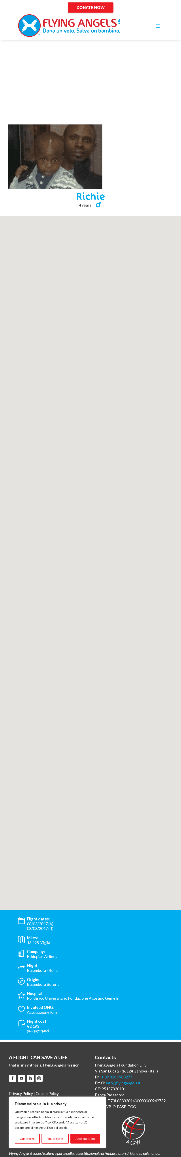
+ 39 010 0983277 (116, 1076)
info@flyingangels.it (123, 1082)
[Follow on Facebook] (12, 1078)
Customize (27, 1138)
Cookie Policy (47, 1093)
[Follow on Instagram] (39, 1078)
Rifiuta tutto (55, 1138)
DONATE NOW (91, 7)
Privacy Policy (21, 1093)
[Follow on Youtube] (21, 1078)
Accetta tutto (85, 1138)
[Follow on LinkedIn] (30, 1078)
